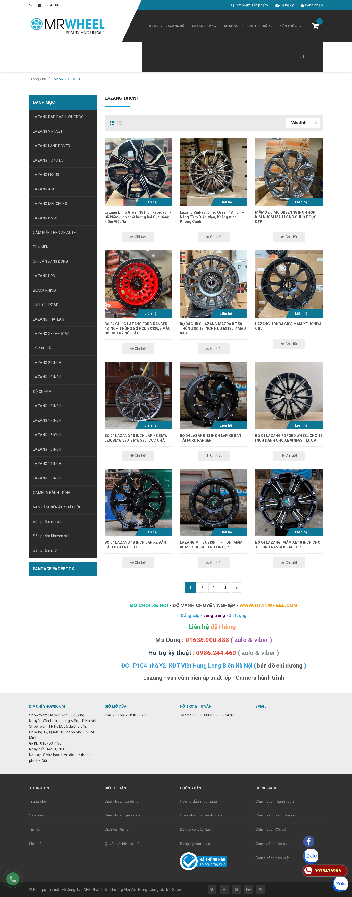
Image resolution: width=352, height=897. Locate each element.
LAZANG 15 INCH (47, 449)
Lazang (153, 678)
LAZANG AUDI (44, 189)
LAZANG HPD (44, 276)
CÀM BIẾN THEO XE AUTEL (55, 232)
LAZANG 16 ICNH (47, 435)
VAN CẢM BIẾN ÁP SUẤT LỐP (57, 507)
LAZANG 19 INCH (47, 377)
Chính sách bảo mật (272, 858)
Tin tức (35, 829)
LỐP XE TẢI (42, 348)
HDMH (251, 26)
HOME (153, 26)
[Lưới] (113, 123)
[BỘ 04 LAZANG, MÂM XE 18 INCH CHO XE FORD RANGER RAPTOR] (289, 502)
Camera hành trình (260, 678)
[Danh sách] (120, 123)
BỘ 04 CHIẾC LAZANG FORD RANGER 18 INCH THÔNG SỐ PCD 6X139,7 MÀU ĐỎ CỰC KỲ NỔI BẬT (138, 328)
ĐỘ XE (267, 26)
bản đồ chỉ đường (280, 665)
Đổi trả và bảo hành (196, 829)
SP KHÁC (231, 26)
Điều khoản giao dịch (122, 815)
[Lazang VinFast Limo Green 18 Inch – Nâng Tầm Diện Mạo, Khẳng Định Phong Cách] (213, 172)
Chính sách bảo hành (273, 844)
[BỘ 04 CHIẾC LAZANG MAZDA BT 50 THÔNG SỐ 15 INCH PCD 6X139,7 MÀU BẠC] (213, 284)
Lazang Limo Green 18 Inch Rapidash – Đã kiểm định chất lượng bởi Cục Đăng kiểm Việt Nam (138, 217)
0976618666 (53, 5)
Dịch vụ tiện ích (118, 829)
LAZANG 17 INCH (47, 420)
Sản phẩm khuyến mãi (51, 536)
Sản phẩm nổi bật (48, 521)
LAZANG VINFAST (48, 131)
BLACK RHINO (44, 290)
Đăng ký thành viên (196, 844)
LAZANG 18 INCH (47, 406)
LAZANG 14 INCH (47, 464)
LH (302, 57)
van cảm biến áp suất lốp (199, 678)
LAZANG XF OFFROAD (51, 334)
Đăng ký (287, 5)
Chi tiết (140, 237)
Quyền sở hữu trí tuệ (122, 844)
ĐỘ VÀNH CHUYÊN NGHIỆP (204, 605)
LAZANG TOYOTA (48, 160)
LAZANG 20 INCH (47, 363)
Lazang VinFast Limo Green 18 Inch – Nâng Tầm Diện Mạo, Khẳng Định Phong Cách (212, 217)
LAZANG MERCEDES (50, 204)
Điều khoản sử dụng (122, 801)
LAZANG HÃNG (204, 26)
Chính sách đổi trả (271, 829)
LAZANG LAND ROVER (51, 146)
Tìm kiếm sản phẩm (251, 5)
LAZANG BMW (45, 218)
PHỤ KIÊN (40, 247)
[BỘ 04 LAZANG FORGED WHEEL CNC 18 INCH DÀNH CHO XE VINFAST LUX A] (289, 395)
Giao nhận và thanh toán (201, 815)
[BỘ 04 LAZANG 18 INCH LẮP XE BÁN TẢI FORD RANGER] (213, 395)
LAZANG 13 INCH (47, 478)
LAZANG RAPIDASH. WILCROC (58, 117)
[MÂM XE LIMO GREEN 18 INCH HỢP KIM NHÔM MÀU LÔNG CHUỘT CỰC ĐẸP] (289, 172)
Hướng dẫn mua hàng (198, 801)
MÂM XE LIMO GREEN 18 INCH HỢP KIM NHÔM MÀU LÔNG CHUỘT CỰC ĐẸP (285, 217)
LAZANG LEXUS (46, 175)
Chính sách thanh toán (274, 801)
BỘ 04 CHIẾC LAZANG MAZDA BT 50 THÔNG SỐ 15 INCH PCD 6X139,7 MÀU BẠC (213, 328)
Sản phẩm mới (45, 550)
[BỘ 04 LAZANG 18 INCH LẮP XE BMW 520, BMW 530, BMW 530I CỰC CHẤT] (138, 395)
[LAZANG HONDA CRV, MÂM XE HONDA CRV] (289, 284)
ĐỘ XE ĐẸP (42, 391)
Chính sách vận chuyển (275, 815)
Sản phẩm (37, 815)
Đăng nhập (313, 5)
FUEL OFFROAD (45, 305)
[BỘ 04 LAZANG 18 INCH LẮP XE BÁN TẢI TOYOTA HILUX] (138, 502)
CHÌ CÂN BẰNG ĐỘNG (50, 261)
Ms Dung (168, 640)
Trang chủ (37, 801)
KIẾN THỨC (288, 26)
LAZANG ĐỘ (175, 26)
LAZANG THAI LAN (48, 319)
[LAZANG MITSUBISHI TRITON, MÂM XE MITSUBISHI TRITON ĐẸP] (213, 502)
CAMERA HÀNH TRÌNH (51, 493)
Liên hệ (35, 844)
